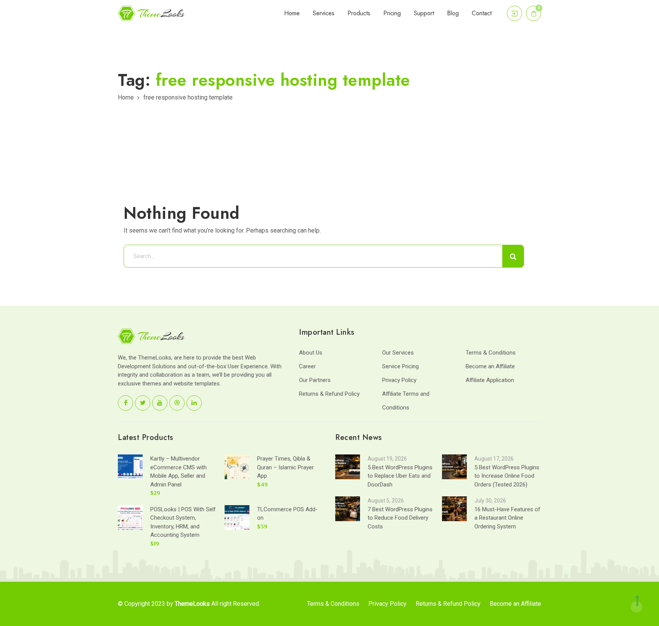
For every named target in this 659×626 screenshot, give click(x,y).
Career (307, 366)
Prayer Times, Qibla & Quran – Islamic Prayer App (285, 467)
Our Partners (315, 380)
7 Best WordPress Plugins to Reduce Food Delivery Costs (400, 518)
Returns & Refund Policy (329, 393)
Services (323, 13)
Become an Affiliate (490, 366)
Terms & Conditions (491, 352)
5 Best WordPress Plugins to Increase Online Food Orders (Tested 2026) (506, 476)
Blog (453, 13)
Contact (482, 13)
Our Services (398, 352)
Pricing (392, 13)
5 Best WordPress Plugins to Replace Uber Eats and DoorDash (400, 476)
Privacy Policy (399, 380)
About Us (310, 352)
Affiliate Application (490, 380)
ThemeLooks (192, 603)
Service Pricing (400, 366)
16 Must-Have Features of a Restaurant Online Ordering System (507, 518)
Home (292, 13)
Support (424, 13)
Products (358, 13)
